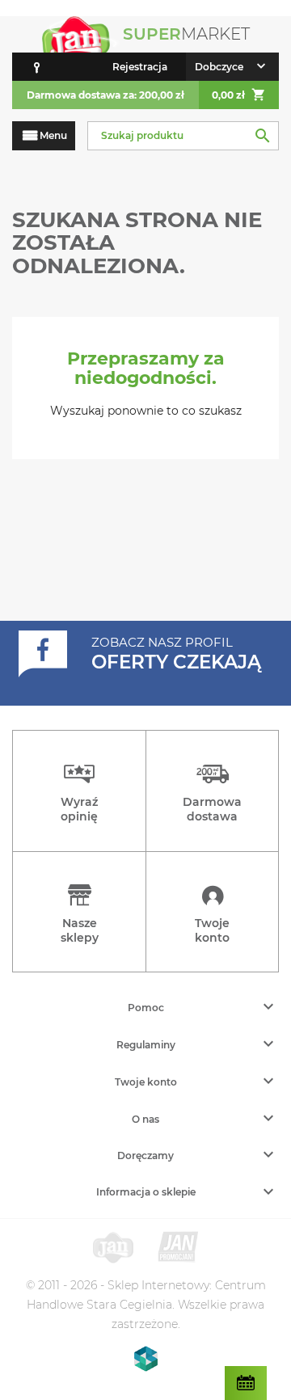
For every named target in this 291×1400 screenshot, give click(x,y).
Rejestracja (139, 67)
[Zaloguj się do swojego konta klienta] (36, 67)
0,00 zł (239, 94)
